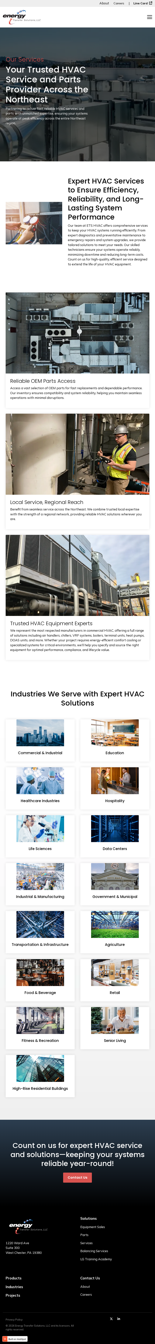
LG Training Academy (96, 1259)
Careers (119, 3)
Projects (13, 1295)
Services (86, 1243)
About (104, 3)
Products (14, 1278)
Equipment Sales (92, 1227)
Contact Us (77, 1177)
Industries (14, 1287)
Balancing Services (94, 1251)
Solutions (88, 1218)
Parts (84, 1235)
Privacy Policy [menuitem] (14, 1319)
